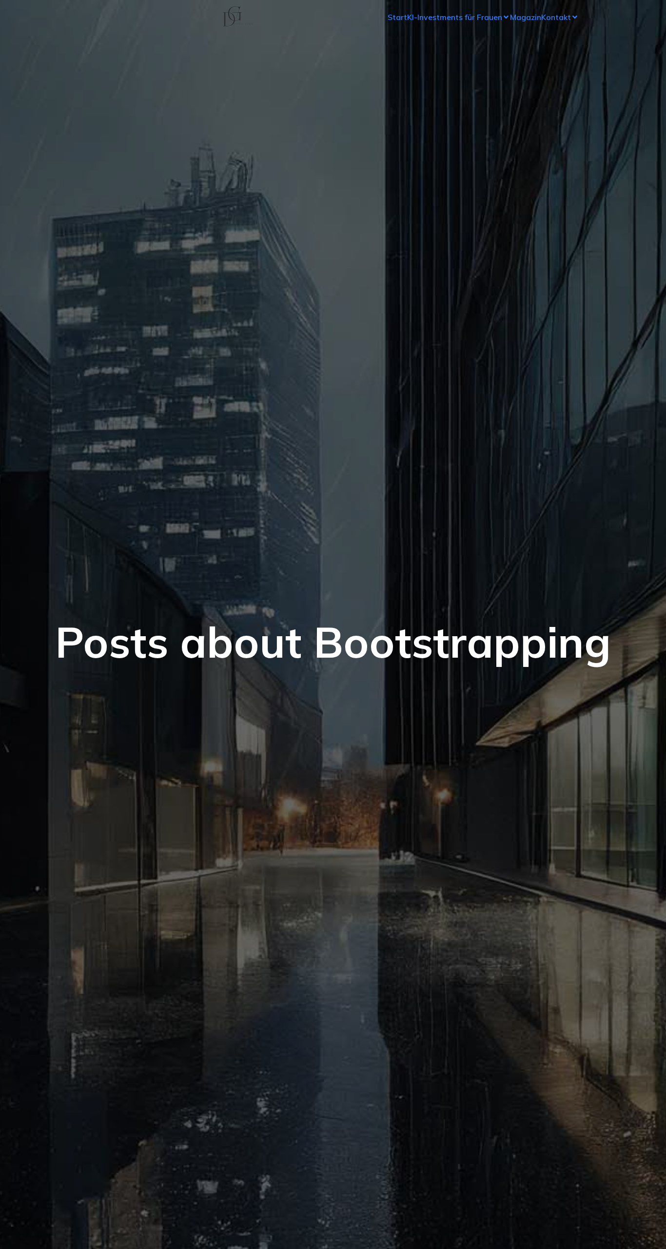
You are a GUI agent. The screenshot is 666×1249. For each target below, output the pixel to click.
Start (397, 17)
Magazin (525, 17)
